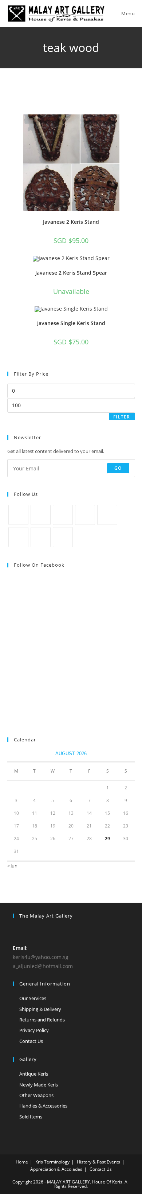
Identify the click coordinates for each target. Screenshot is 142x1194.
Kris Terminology (52, 1162)
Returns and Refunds (42, 1019)
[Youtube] (41, 537)
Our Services (32, 998)
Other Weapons (36, 1095)
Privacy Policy (34, 1030)
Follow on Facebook (39, 565)
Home (22, 1162)
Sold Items (30, 1116)
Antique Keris (33, 1073)
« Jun (12, 865)
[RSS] (63, 537)
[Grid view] (63, 97)
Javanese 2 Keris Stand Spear (71, 272)
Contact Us (31, 1041)
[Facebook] (41, 515)
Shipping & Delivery (40, 1009)
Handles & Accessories (43, 1105)
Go (118, 468)
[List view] (79, 97)
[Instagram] (63, 515)
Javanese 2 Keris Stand (71, 221)
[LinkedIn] (85, 515)
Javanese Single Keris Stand (71, 323)
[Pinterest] (107, 515)
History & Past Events (98, 1162)
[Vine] (18, 537)
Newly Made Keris (38, 1084)
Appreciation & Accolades (56, 1169)
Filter (121, 417)
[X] (18, 515)
